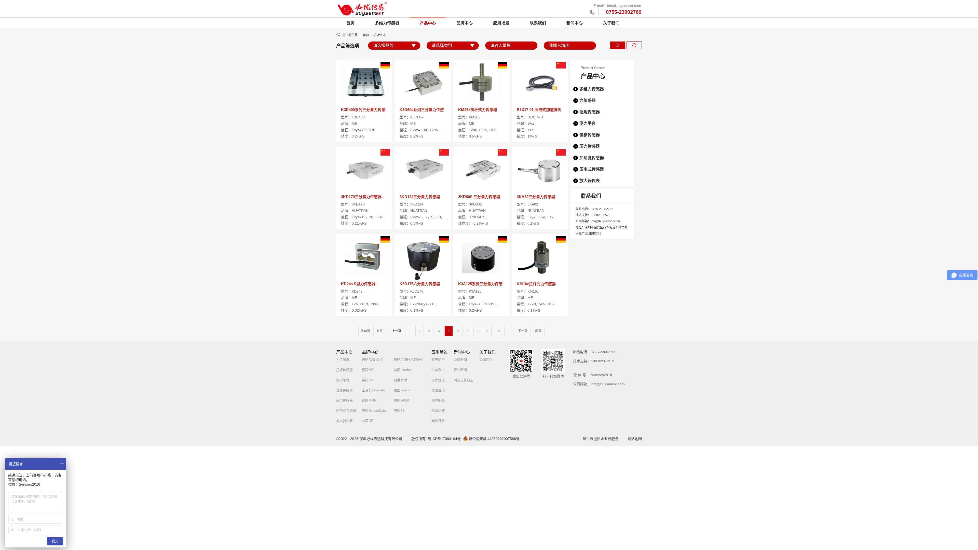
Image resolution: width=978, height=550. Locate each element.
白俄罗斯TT (402, 380)
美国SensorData (374, 411)
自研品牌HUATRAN (408, 360)
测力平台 (587, 123)
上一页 (396, 331)
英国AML (368, 380)
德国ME (368, 370)
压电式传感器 (591, 169)
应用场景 (501, 23)
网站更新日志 (463, 380)
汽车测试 (438, 370)
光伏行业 (438, 421)
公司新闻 (460, 360)
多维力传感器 (387, 23)
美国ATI (368, 421)
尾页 (538, 331)
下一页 (522, 331)
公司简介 (486, 360)
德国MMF (369, 400)
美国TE (399, 411)
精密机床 (438, 411)
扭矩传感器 (589, 112)
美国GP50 (401, 400)
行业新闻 (460, 370)
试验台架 (438, 390)
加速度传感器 (591, 158)
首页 (350, 23)
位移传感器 (589, 135)
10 (498, 331)
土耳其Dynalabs (374, 390)
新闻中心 (574, 23)
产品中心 (428, 23)
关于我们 (611, 23)
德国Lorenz (402, 390)
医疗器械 (438, 380)
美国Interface (403, 370)
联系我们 (538, 23)
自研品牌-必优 (372, 360)
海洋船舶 (438, 400)
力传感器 (587, 100)
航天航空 (438, 360)
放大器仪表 (589, 180)
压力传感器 (589, 146)
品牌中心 (464, 23)
